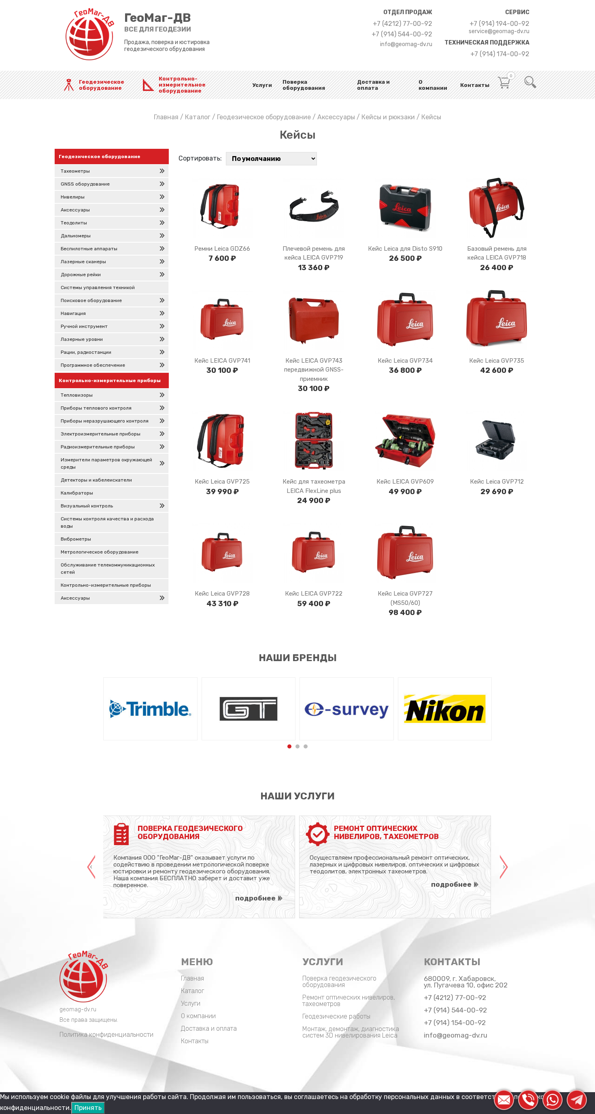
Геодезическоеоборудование (101, 85)
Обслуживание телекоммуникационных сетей (108, 568)
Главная (166, 117)
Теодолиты (74, 223)
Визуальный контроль (87, 506)
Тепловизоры (77, 395)
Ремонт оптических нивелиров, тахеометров (348, 1001)
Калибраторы (77, 493)
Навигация (73, 313)
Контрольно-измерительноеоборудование (182, 85)
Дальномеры (76, 236)
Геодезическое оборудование (264, 117)
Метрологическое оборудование (99, 552)
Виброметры (76, 539)
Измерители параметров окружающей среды (106, 463)
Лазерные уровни (82, 339)
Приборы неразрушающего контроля (105, 421)
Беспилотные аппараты (89, 249)
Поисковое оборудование (91, 300)
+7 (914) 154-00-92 (455, 1023)
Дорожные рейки (81, 274)
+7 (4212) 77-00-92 (402, 24)
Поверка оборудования (304, 85)
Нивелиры (73, 197)
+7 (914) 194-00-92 (499, 24)
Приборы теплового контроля (96, 408)
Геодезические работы (336, 1016)
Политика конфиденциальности (106, 1034)
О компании (433, 85)
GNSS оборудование (85, 184)
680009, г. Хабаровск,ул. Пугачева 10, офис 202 (466, 981)
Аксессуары (336, 117)
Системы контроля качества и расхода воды (107, 522)
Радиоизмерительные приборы (98, 447)
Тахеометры (75, 171)
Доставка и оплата (373, 85)
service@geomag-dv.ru (499, 31)
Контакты (474, 85)
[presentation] (91, 867)
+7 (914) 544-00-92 (402, 34)
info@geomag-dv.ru (406, 44)
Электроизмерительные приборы (100, 434)
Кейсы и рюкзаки (388, 117)
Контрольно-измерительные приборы (106, 585)
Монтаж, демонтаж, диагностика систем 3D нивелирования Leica (350, 1032)
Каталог (197, 117)
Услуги (262, 85)
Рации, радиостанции (86, 352)
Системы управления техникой (98, 287)
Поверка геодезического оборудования (339, 981)
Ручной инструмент (84, 326)
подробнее (255, 898)
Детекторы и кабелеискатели (96, 480)
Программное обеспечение (93, 365)
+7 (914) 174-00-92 (499, 54)
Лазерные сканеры (83, 261)
